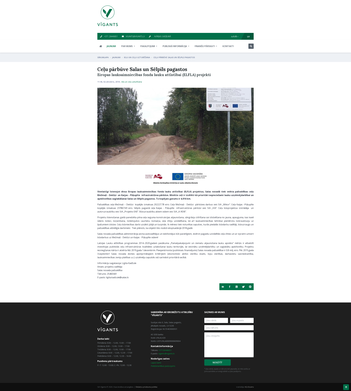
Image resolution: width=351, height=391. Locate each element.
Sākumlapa (103, 57)
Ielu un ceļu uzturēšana (137, 57)
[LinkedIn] (236, 286)
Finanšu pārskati (205, 46)
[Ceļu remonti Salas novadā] (175, 126)
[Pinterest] (250, 286)
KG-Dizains (249, 387)
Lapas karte (156, 362)
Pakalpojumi (147, 46)
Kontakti (228, 46)
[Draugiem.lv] (222, 286)
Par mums (127, 46)
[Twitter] (243, 286)
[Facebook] (229, 286)
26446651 (167, 350)
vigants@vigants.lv (135, 36)
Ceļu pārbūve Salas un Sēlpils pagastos (174, 57)
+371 (160, 350)
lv (248, 36)
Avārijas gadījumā (162, 36)
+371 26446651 (110, 36)
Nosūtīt (217, 362)
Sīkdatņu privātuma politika (146, 387)
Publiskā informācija (175, 46)
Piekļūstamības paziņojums (163, 366)
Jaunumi (111, 46)
